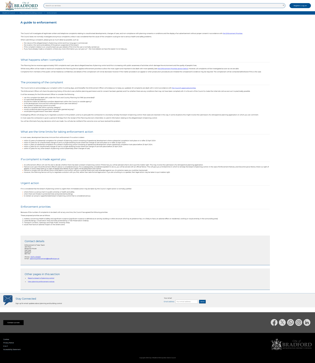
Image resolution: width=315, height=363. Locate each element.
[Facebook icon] (275, 329)
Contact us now (13, 322)
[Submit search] (283, 5)
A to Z (5, 346)
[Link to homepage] (291, 344)
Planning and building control (31, 13)
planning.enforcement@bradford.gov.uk (44, 258)
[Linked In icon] (308, 329)
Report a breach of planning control (41, 278)
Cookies (6, 339)
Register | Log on (300, 5)
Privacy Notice (8, 343)
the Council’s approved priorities (184, 88)
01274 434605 (36, 257)
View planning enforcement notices (41, 281)
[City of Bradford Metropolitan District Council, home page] (21, 9)
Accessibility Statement (12, 349)
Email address (169, 301)
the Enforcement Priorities (232, 33)
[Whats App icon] (291, 329)
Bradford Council (8, 13)
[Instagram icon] (299, 329)
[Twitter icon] (283, 329)
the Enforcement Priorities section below (173, 68)
